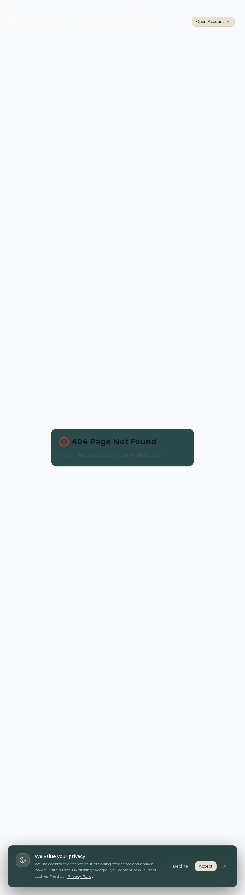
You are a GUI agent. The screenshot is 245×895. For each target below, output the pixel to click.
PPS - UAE (132, 21)
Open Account (210, 21)
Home (34, 21)
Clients (106, 21)
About (56, 21)
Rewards (81, 21)
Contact (154, 21)
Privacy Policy (80, 876)
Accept (205, 866)
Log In (179, 21)
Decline (180, 866)
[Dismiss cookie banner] (224, 866)
